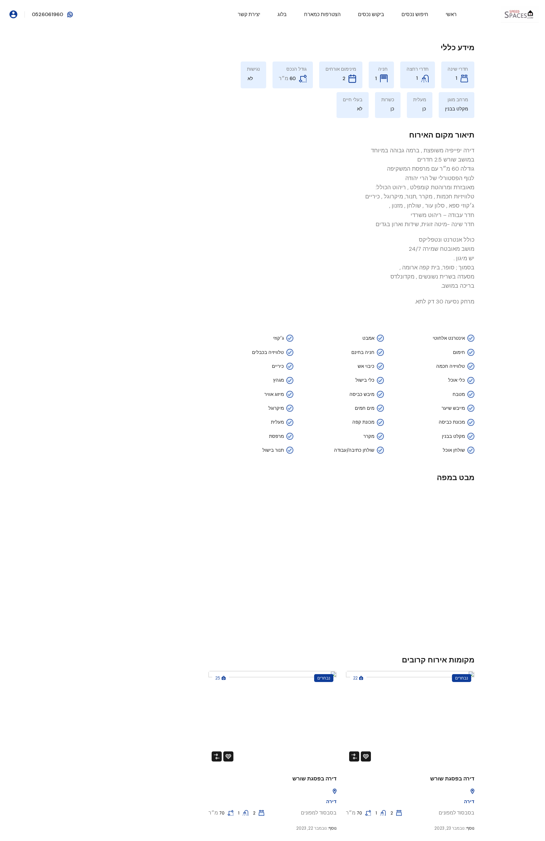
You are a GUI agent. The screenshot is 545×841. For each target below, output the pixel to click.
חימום (459, 352)
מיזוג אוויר (274, 394)
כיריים (278, 366)
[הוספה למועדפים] (366, 756)
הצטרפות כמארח (322, 14)
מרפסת (276, 436)
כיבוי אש (366, 366)
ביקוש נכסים (371, 14)
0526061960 (47, 14)
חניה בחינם (362, 352)
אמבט (368, 338)
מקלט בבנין (453, 436)
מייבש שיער (453, 408)
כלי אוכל (456, 380)
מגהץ (278, 380)
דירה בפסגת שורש (452, 778)
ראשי (451, 14)
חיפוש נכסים (414, 14)
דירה (469, 801)
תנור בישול (273, 450)
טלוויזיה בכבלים (268, 352)
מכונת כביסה (452, 422)
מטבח (459, 394)
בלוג (282, 14)
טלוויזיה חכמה (450, 366)
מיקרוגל (276, 408)
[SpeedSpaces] (520, 14)
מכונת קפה (363, 422)
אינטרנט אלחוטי (449, 338)
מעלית (277, 422)
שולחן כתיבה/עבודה (354, 450)
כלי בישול (364, 380)
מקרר (368, 436)
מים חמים (364, 408)
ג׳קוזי (278, 338)
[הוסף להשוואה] (354, 756)
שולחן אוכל (454, 450)
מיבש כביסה (361, 394)
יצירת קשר (249, 14)
